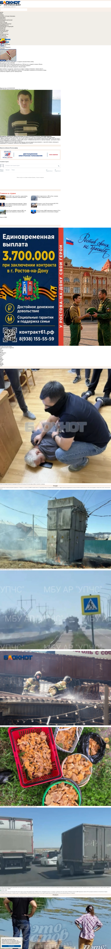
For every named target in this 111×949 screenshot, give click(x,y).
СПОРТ (1, 33)
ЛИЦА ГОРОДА (3, 22)
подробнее (11, 347)
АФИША (2, 15)
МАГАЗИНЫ (7, 44)
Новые (1, 170)
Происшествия (3, 88)
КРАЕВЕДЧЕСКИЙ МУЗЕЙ (6, 20)
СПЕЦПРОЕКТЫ (4, 31)
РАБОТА (8, 39)
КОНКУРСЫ (3, 18)
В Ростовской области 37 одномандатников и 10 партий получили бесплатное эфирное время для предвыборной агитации (53, 487)
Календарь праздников (5, 47)
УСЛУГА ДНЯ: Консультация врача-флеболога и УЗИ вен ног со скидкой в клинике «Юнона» (21, 64)
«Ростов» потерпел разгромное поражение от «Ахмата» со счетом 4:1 (15, 487)
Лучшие (7, 170)
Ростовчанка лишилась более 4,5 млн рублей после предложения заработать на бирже (53, 887)
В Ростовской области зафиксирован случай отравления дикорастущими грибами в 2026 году (19, 806)
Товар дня (2, 48)
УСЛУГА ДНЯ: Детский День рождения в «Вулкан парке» (13, 66)
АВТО (1, 13)
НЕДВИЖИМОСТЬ (4, 25)
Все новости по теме (5, 63)
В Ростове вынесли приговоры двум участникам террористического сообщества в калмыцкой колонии (20, 896)
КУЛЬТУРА (2, 21)
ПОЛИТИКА (2, 29)
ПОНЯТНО (11, 946)
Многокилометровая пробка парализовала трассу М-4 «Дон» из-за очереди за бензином (18, 887)
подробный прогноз (4, 347)
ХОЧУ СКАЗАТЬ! (4, 36)
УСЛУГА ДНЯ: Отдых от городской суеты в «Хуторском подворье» (15, 65)
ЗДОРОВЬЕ (3, 17)
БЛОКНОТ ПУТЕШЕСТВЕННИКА (7, 16)
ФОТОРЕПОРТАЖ (4, 34)
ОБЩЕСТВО (3, 27)
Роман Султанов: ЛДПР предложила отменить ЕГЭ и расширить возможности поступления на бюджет (88, 891)
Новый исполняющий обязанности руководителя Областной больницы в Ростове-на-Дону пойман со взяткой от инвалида (22, 484)
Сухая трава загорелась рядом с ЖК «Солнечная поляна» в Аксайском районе (16, 650)
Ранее (13, 170)
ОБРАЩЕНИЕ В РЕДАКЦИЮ (6, 26)
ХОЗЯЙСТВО (3, 35)
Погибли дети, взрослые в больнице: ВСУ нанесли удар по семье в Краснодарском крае (18, 891)
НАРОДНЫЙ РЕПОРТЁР (5, 24)
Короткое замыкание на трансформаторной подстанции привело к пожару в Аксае (17, 569)
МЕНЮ (1, 12)
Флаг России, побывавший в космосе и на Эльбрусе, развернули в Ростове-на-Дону (52, 891)
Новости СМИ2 (3, 217)
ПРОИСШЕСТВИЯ (4, 30)
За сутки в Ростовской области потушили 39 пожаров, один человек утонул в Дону (17, 726)
